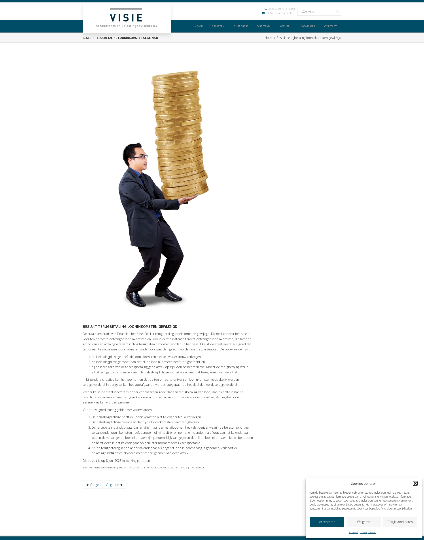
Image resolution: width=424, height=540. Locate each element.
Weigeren (363, 522)
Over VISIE (240, 26)
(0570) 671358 (286, 9)
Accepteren (327, 522)
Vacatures (307, 26)
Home (199, 26)
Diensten (218, 26)
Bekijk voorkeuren (400, 522)
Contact (330, 26)
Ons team (264, 26)
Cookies (353, 532)
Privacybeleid (368, 532)
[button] (415, 483)
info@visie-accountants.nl (280, 13)
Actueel (285, 26)
